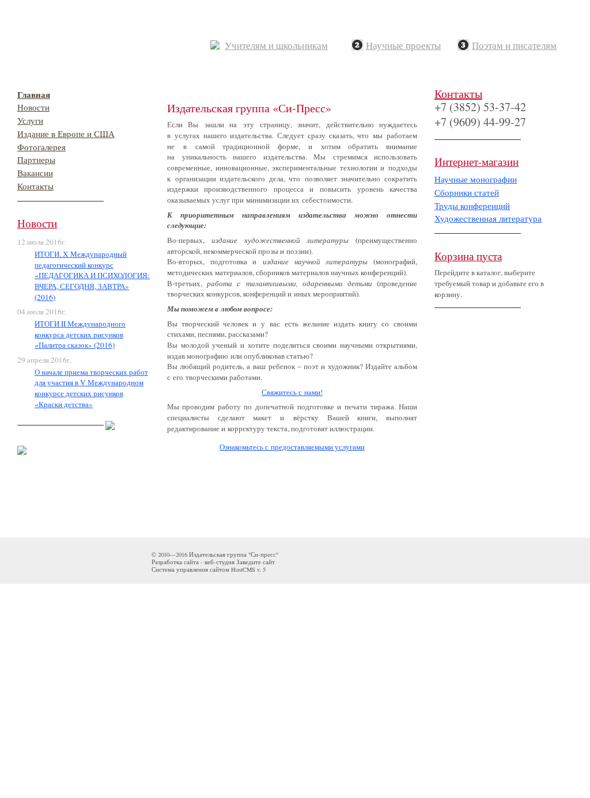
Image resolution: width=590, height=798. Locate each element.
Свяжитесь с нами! (292, 392)
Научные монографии (475, 179)
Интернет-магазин (476, 161)
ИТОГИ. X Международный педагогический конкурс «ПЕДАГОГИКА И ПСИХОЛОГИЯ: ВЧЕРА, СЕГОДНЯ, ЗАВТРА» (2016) (92, 275)
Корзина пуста (468, 256)
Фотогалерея (41, 147)
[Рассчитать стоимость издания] (22, 447)
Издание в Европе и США (66, 133)
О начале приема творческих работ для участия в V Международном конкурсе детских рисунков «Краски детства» (91, 388)
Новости (33, 107)
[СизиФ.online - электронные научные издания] (110, 422)
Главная (33, 95)
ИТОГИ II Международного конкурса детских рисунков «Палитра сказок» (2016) (80, 334)
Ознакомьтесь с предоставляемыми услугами (292, 447)
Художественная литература (488, 218)
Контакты (35, 186)
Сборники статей (466, 192)
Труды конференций (472, 205)
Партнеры (36, 159)
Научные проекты (403, 45)
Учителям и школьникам (276, 45)
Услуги (30, 120)
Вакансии (35, 173)
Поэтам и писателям (514, 45)
